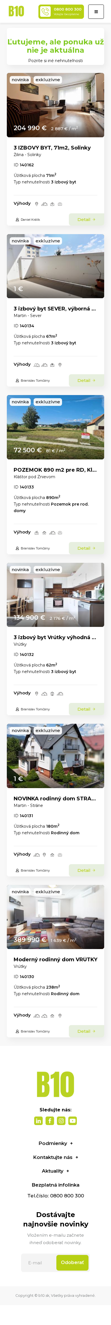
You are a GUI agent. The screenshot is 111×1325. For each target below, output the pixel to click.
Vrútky (20, 644)
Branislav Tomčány (35, 381)
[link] (55, 105)
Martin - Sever (28, 315)
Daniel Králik (30, 220)
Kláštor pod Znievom (34, 476)
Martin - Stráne (28, 805)
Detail (84, 219)
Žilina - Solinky (27, 154)
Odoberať (72, 1262)
